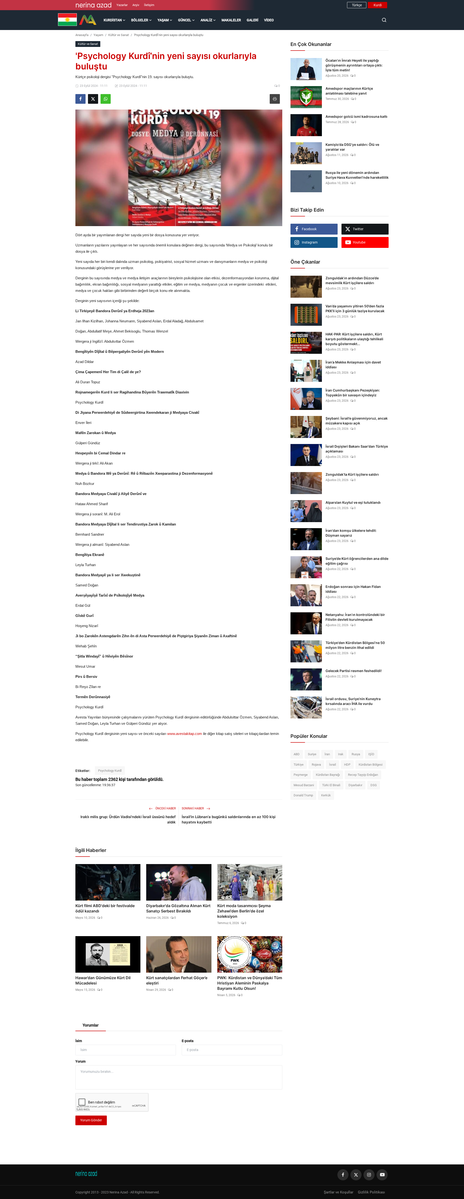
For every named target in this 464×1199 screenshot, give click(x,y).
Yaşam (98, 35)
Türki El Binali (331, 785)
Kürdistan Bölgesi (371, 764)
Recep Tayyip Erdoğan (363, 775)
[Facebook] (342, 1174)
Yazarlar (122, 5)
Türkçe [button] (357, 5)
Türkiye (299, 764)
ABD (297, 754)
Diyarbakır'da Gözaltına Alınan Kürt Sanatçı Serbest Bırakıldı (178, 908)
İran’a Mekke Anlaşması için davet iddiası (353, 364)
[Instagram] (369, 1174)
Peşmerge (301, 775)
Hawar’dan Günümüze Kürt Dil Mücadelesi (102, 980)
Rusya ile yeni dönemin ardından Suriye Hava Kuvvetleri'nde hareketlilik (357, 174)
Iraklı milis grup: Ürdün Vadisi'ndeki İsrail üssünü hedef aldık (128, 819)
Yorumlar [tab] (91, 1025)
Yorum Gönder (91, 1120)
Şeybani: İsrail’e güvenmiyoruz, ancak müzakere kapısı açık (357, 420)
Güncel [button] (184, 20)
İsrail (332, 764)
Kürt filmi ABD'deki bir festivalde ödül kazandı (105, 908)
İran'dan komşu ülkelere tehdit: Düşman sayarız (351, 532)
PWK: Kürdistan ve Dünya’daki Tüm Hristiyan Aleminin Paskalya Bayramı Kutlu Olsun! (249, 983)
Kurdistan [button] (113, 20)
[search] (384, 19)
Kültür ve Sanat (118, 35)
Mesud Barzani (304, 785)
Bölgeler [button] (139, 20)
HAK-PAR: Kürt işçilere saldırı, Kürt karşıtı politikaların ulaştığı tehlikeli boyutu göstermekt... (354, 339)
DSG (373, 785)
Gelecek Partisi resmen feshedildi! (354, 671)
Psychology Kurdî (110, 770)
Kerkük (326, 795)
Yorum (80, 1061)
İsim (78, 1041)
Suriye (312, 754)
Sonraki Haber (193, 808)
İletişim (149, 5)
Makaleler (231, 20)
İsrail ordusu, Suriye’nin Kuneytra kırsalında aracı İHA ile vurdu (353, 701)
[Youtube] (382, 1174)
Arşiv (135, 5)
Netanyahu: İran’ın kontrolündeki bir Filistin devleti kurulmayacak (355, 617)
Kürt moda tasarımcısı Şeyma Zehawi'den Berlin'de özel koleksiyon (244, 911)
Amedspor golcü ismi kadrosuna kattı (356, 116)
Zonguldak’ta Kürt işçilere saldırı (352, 474)
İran (327, 754)
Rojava (316, 764)
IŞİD (371, 754)
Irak (340, 754)
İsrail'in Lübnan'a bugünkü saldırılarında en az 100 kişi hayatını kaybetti (229, 819)
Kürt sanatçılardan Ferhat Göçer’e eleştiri (176, 980)
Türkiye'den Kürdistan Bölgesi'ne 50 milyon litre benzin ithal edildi (355, 645)
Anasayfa (81, 35)
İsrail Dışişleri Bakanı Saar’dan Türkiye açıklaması (357, 448)
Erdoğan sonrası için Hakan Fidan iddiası (353, 589)
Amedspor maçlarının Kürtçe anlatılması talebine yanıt (349, 90)
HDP (347, 764)
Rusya (356, 754)
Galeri (252, 20)
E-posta (188, 1041)
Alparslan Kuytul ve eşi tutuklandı (353, 502)
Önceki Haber (165, 808)
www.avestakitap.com (184, 734)
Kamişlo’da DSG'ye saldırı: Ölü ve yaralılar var (352, 146)
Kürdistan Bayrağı (328, 775)
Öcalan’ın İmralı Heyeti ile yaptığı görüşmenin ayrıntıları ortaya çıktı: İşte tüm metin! (354, 65)
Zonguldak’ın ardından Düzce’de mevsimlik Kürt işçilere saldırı (352, 280)
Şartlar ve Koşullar (338, 1192)
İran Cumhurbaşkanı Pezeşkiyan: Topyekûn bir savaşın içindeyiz (353, 392)
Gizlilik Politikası (371, 1192)
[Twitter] (356, 1174)
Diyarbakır (355, 785)
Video (269, 20)
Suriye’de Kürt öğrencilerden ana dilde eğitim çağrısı (357, 560)
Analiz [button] (206, 20)
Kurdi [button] (378, 5)
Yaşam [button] (163, 20)
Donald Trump (303, 795)
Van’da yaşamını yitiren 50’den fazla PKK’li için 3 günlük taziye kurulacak (355, 308)
